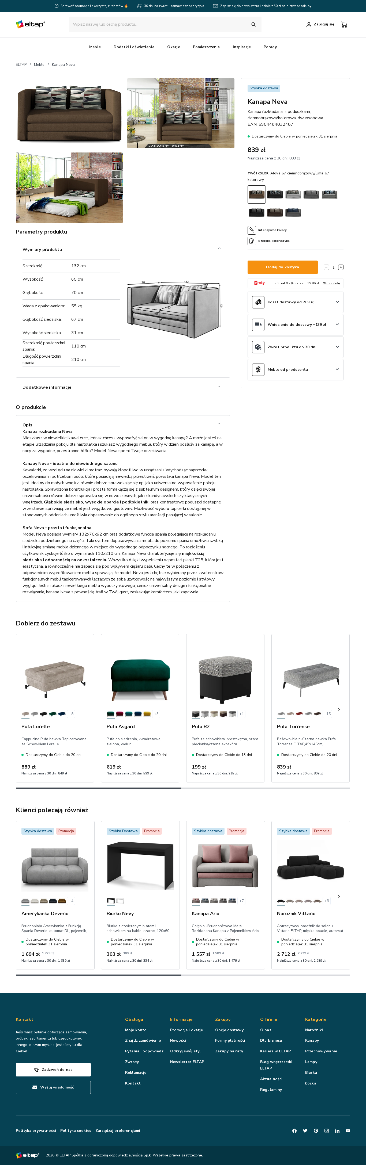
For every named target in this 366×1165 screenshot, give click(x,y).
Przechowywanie (321, 1051)
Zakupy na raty (229, 1051)
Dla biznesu (271, 1040)
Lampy (311, 1061)
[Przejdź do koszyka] (344, 24)
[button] (95, 47)
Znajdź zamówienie (143, 1040)
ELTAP (21, 64)
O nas (265, 1030)
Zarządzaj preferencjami (117, 1130)
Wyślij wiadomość (57, 1087)
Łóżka (310, 1083)
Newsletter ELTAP (187, 1061)
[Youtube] (348, 1131)
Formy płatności (230, 1040)
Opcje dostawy (229, 1030)
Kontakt (133, 1083)
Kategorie (316, 1019)
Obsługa (134, 1019)
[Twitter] (305, 1131)
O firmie (269, 1019)
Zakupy (222, 1019)
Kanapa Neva (63, 64)
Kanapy (312, 1040)
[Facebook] (294, 1131)
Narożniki (314, 1030)
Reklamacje (135, 1072)
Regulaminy (271, 1089)
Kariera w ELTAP (275, 1051)
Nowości (178, 1040)
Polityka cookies (75, 1130)
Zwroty (132, 1061)
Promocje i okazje (186, 1030)
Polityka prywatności (36, 1130)
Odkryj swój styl (185, 1051)
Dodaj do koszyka (282, 267)
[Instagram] (326, 1131)
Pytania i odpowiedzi (145, 1051)
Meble (39, 64)
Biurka (311, 1072)
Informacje (181, 1019)
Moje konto (136, 1030)
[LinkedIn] (337, 1131)
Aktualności (271, 1079)
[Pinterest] (316, 1131)
